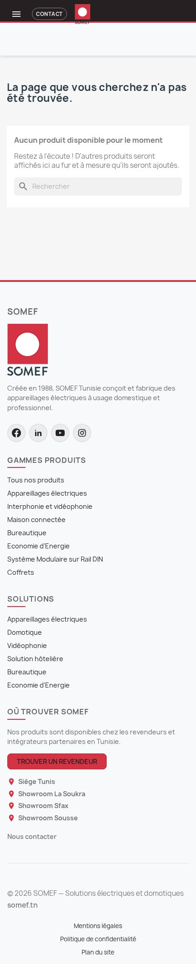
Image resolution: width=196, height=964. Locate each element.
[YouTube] (60, 433)
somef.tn (22, 905)
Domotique (24, 632)
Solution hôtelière (35, 658)
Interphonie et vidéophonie (50, 506)
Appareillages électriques (47, 493)
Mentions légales (98, 926)
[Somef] (27, 349)
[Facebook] (16, 433)
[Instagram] (82, 433)
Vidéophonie (27, 645)
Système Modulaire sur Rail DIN (55, 559)
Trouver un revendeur (57, 761)
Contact (49, 13)
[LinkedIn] (38, 433)
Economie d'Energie (38, 546)
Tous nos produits (35, 480)
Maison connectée (36, 519)
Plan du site (98, 952)
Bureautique (26, 532)
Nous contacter (32, 836)
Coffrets (20, 572)
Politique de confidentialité (98, 939)
